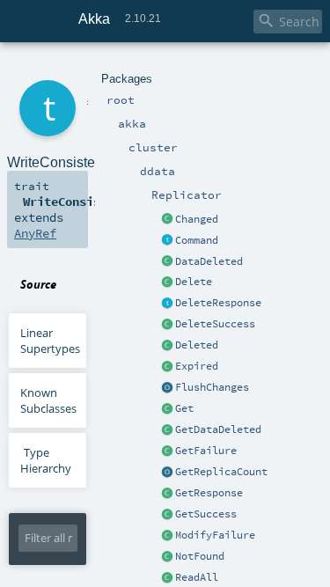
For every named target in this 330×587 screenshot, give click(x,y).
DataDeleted (209, 261)
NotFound (199, 556)
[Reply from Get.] (167, 515)
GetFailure (206, 450)
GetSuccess (206, 514)
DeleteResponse (218, 303)
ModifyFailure (215, 535)
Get (184, 408)
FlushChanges (212, 387)
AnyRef (35, 233)
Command (196, 240)
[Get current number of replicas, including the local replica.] (167, 473)
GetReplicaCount (221, 472)
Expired (196, 366)
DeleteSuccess (215, 324)
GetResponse (209, 493)
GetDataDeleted (218, 429)
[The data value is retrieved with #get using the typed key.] (167, 220)
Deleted (196, 345)
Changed (196, 219)
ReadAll (196, 577)
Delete (193, 281)
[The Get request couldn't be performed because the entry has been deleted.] (167, 430)
